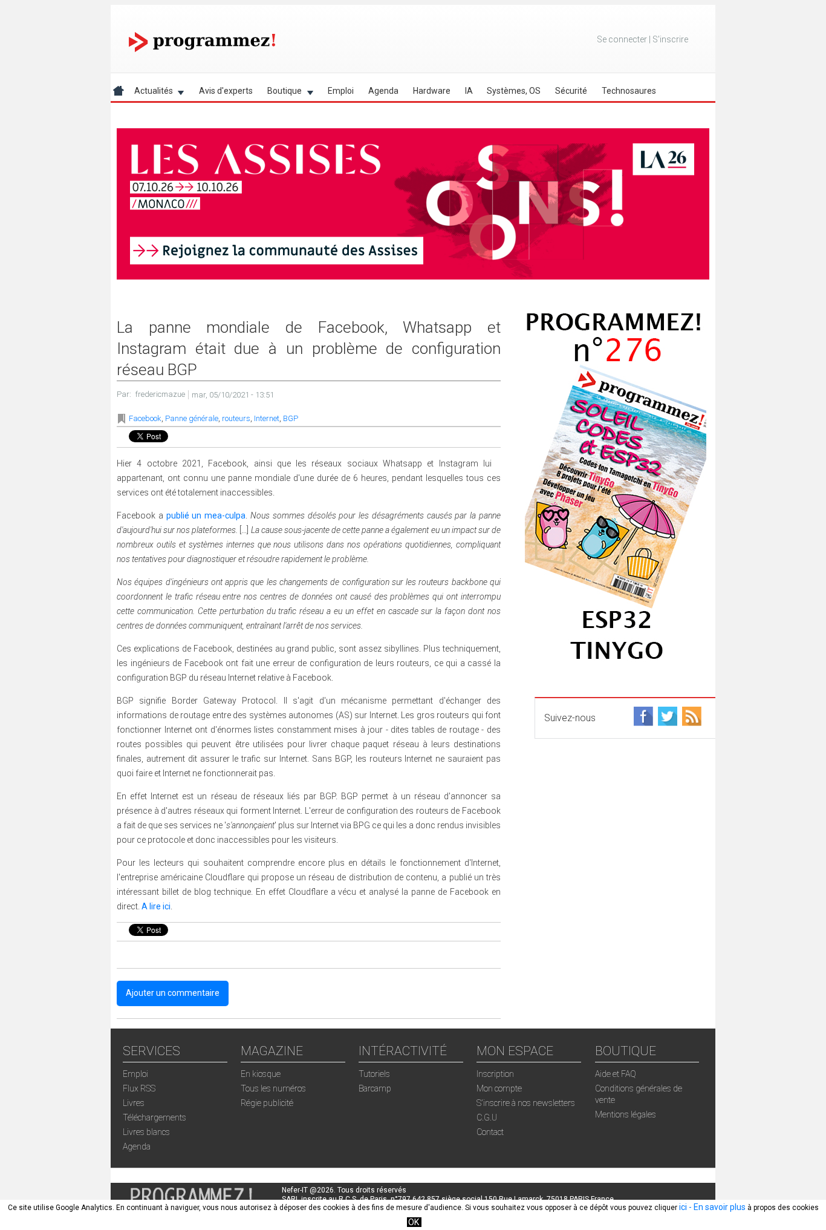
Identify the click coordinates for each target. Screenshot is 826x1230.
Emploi (341, 91)
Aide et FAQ (615, 1074)
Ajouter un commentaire (173, 993)
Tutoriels (374, 1074)
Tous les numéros (273, 1088)
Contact (490, 1132)
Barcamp (375, 1088)
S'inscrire (670, 39)
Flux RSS (139, 1088)
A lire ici (156, 906)
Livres (134, 1103)
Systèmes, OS (514, 91)
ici (683, 1207)
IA (469, 91)
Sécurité (571, 91)
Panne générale (191, 418)
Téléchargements (154, 1117)
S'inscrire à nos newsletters (525, 1103)
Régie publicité (267, 1103)
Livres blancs (146, 1132)
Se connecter (622, 39)
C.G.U (486, 1117)
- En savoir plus (716, 1207)
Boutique (281, 93)
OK (413, 1222)
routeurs (236, 418)
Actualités (150, 93)
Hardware (431, 91)
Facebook (145, 418)
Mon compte (499, 1088)
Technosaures (629, 91)
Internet (266, 418)
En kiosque (261, 1074)
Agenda (383, 91)
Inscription (495, 1074)
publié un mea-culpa (206, 515)
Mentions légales (625, 1114)
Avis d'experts (226, 91)
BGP (290, 418)
